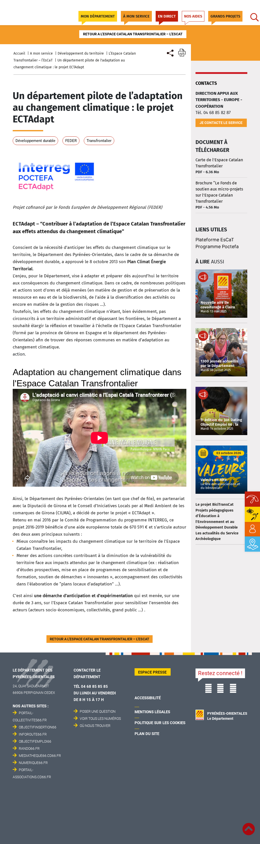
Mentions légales (152, 712)
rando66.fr (29, 748)
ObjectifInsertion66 (37, 727)
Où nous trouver (95, 726)
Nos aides (193, 16)
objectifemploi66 (35, 741)
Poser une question (98, 711)
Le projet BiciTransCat (215, 504)
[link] (252, 529)
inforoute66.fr (33, 734)
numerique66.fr (33, 763)
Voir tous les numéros (100, 718)
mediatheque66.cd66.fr (40, 756)
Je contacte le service (221, 123)
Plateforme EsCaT (215, 239)
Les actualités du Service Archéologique (217, 536)
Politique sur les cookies (160, 723)
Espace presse (152, 672)
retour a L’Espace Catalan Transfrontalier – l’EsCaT (99, 639)
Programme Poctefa (217, 246)
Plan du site (147, 733)
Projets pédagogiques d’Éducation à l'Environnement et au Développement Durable (217, 519)
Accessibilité (148, 698)
